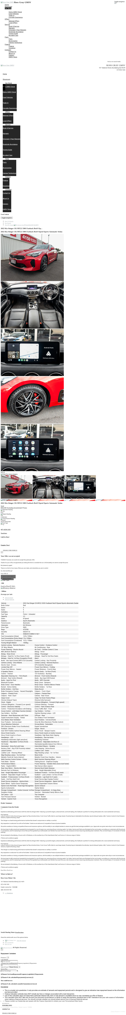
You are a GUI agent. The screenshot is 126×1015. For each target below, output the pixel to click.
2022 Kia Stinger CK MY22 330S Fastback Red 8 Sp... (21, 228)
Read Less (10, 870)
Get (9, 893)
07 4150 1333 (121, 70)
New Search (8, 223)
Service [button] (7, 25)
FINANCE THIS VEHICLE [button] (9, 1013)
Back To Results (9, 221)
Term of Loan (4, 967)
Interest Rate (4, 969)
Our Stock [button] (8, 8)
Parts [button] (6, 37)
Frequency (3, 957)
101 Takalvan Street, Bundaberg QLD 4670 (112, 68)
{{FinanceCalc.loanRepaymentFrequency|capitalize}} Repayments (19, 963)
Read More (4, 870)
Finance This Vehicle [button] (10, 550)
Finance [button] (7, 44)
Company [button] (8, 50)
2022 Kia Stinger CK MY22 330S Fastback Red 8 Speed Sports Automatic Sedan (31, 232)
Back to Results (7, 578)
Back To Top (8, 944)
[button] (63, 987)
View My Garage (21, 225)
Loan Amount (4, 959)
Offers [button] (7, 19)
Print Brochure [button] (19, 932)
